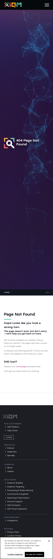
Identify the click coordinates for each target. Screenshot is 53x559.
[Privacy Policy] (5, 532)
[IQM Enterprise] (5, 505)
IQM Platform (13, 427)
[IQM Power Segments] (5, 509)
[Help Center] (5, 430)
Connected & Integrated (17, 494)
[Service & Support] (5, 501)
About (9, 468)
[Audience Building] (5, 483)
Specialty (11, 455)
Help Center (12, 430)
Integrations (12, 520)
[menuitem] (45, 5)
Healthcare (12, 452)
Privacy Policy (13, 532)
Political (10, 448)
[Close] (49, 541)
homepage (21, 366)
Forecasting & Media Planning (20, 490)
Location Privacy (14, 536)
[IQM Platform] (5, 427)
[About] (5, 467)
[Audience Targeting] (5, 486)
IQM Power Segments (17, 509)
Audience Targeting (15, 487)
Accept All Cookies (34, 554)
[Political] (5, 448)
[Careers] (5, 471)
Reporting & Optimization (18, 498)
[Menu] (45, 5)
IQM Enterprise (13, 505)
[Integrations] (5, 520)
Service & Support (15, 501)
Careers (10, 471)
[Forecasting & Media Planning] (5, 490)
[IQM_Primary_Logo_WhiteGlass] (22, 5)
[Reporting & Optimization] (5, 498)
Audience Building (15, 483)
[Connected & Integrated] (5, 494)
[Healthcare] (5, 452)
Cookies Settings (15, 554)
